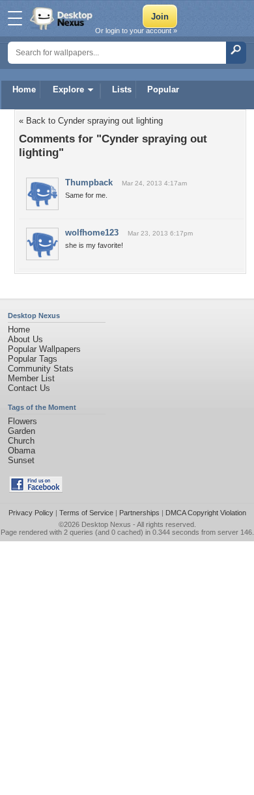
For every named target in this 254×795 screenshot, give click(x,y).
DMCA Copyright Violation (205, 513)
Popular (163, 89)
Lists (122, 89)
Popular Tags (32, 359)
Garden (21, 431)
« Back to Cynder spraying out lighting (91, 121)
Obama (21, 450)
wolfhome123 (92, 232)
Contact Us (29, 388)
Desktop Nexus (106, 524)
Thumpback (89, 182)
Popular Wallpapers (44, 349)
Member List (31, 378)
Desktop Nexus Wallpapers (62, 18)
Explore (68, 89)
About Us (25, 339)
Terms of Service (86, 513)
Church (21, 441)
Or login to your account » (136, 30)
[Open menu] (15, 18)
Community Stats (41, 368)
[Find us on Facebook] (36, 489)
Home (24, 89)
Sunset (21, 460)
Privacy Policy (30, 513)
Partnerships (139, 513)
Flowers (22, 421)
